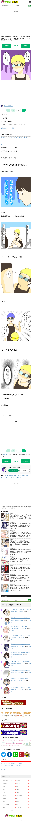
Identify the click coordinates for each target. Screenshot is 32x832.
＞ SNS (24, 470)
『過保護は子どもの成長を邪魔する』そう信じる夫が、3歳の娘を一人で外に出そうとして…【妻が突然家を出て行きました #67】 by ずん (20, 543)
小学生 (15, 475)
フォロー (5, 454)
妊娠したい (18, 783)
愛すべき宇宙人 (8, 106)
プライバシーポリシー (7, 767)
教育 (4, 801)
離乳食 (4, 798)
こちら (8, 508)
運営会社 (3, 769)
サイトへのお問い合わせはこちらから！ (12, 763)
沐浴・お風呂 (19, 795)
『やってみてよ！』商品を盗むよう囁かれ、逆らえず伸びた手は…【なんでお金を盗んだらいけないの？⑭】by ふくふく (20, 568)
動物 (4, 807)
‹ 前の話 (6, 45)
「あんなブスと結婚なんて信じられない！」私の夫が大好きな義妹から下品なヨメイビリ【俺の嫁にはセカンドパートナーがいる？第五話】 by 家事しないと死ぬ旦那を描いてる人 (20, 578)
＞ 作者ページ (13, 470)
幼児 (17, 798)
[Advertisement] (16, 22)
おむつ (4, 795)
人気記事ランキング (7, 780)
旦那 (17, 804)
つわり (17, 786)
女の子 (11, 475)
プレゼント (18, 807)
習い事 (20, 475)
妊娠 (4, 786)
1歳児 (4, 792)
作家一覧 (16, 45)
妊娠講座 (5, 783)
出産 (4, 789)
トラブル (5, 475)
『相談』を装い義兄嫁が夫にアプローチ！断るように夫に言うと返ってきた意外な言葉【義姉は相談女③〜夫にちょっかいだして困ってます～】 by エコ (20, 588)
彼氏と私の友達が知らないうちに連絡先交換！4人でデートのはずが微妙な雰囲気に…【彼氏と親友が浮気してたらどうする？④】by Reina (20, 552)
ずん (29, 681)
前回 (2, 144)
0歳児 (17, 789)
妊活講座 (18, 780)
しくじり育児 (6, 804)
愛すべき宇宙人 (17, 477)
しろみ (12, 631)
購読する (4, 596)
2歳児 (17, 792)
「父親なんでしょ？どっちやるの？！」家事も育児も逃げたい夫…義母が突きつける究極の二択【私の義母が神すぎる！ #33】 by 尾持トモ (20, 526)
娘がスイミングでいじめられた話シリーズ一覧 (14, 137)
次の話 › (25, 45)
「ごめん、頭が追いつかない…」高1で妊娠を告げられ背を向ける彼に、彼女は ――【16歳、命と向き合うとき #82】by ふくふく (20, 517)
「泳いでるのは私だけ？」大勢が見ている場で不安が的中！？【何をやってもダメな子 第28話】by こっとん (20, 560)
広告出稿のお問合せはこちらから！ (11, 765)
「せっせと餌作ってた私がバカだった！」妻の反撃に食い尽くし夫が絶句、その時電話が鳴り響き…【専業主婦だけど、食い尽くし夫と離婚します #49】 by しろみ (20, 535)
